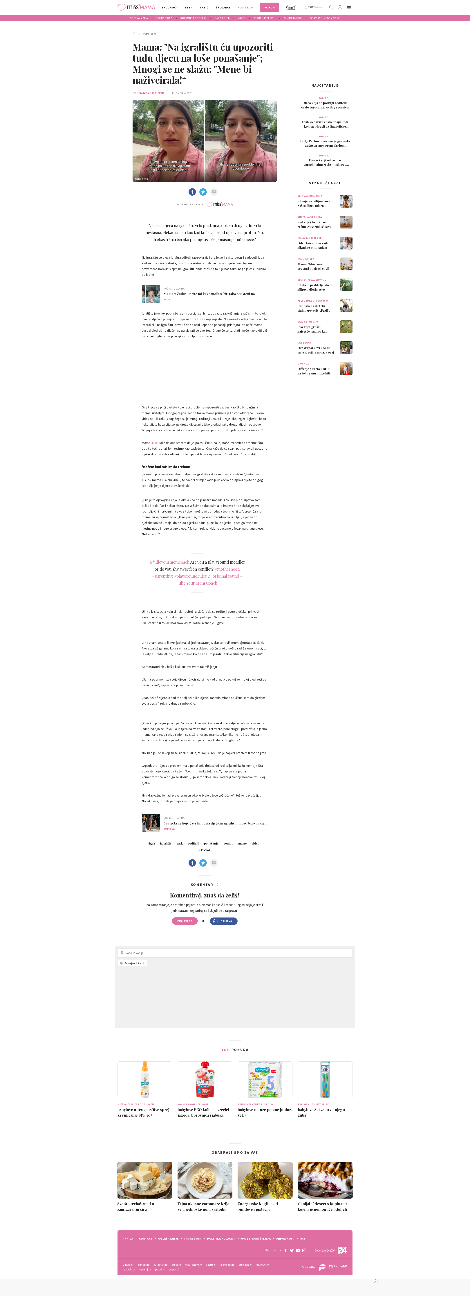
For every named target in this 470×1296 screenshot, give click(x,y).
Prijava (226, 921)
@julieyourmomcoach (169, 562)
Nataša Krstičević (151, 93)
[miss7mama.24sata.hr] (137, 7)
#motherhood (227, 569)
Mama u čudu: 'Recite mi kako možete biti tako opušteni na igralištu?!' (209, 294)
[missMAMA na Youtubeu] (298, 1250)
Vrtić (167, 299)
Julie (154, 443)
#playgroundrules (190, 576)
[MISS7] (291, 7)
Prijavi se (184, 921)
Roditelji (149, 33)
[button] (348, 7)
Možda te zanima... (175, 288)
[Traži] (331, 7)
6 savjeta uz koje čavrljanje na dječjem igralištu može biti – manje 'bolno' (215, 823)
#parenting (162, 576)
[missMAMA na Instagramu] (304, 1250)
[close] (375, 1281)
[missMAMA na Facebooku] (285, 1250)
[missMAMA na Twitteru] (292, 1250)
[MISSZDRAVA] (313, 7)
